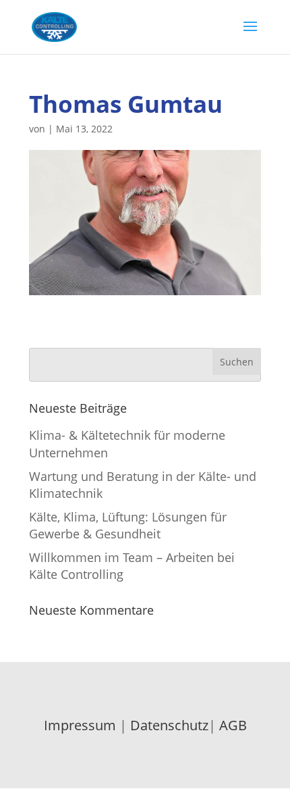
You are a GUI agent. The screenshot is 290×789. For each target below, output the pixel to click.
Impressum (80, 725)
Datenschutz (169, 725)
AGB (233, 725)
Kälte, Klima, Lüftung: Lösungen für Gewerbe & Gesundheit (128, 525)
